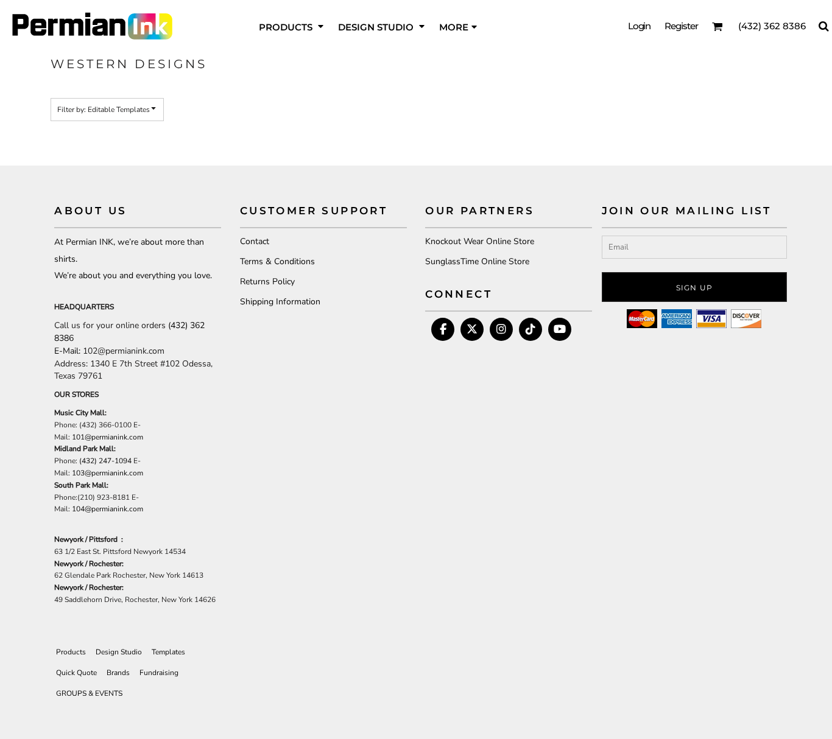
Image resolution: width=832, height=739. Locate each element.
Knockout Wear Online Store (479, 241)
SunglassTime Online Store (477, 261)
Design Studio (119, 652)
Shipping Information (280, 301)
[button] (292, 25)
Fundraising (158, 673)
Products (71, 652)
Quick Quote (76, 673)
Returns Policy (267, 281)
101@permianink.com (107, 437)
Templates (168, 652)
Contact (254, 241)
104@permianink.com (107, 509)
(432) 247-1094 (105, 461)
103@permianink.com (107, 473)
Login (639, 26)
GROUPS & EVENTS (89, 693)
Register (681, 26)
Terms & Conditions (277, 261)
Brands (118, 673)
